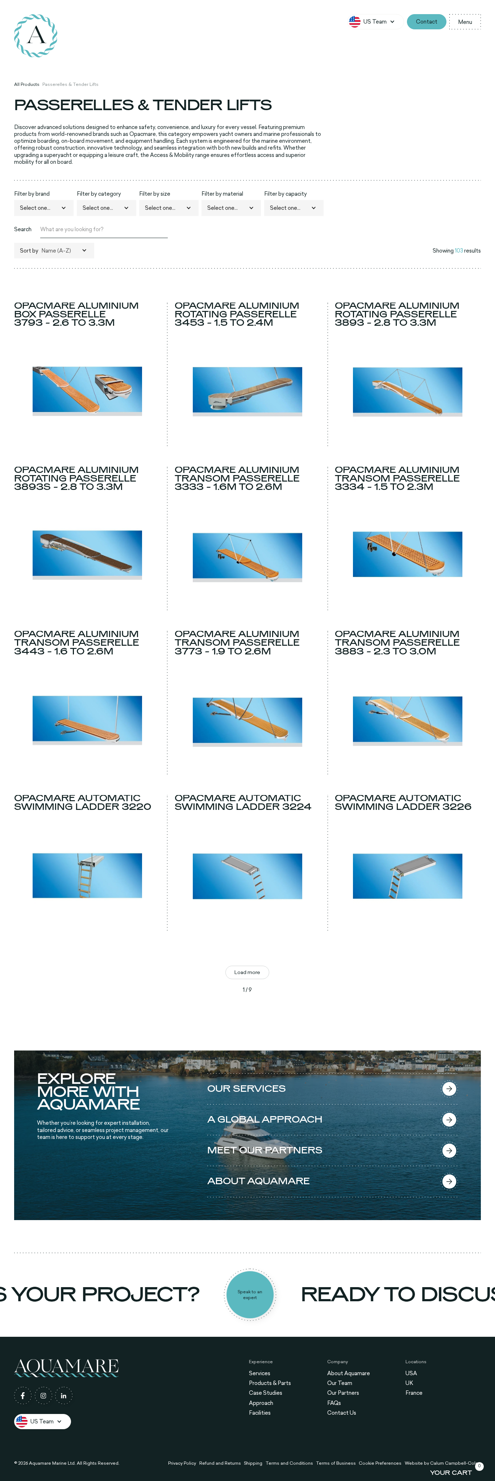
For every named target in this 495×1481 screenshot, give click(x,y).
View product (87, 440)
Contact (426, 21)
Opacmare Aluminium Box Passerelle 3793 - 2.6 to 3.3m (76, 314)
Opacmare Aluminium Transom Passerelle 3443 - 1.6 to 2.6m (76, 643)
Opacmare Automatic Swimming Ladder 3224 (243, 802)
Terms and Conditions (289, 1463)
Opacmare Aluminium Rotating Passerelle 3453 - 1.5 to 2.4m (237, 314)
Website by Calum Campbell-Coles (443, 1463)
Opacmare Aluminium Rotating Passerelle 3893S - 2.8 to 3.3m (76, 479)
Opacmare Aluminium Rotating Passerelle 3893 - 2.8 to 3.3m (397, 314)
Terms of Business (336, 1463)
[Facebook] (23, 1395)
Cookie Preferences (380, 1463)
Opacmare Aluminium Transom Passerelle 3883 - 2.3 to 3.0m (397, 643)
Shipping (253, 1463)
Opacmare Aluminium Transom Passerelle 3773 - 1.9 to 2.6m (237, 643)
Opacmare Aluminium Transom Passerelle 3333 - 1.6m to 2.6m (237, 479)
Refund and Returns (220, 1463)
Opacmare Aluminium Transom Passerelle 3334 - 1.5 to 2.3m (397, 479)
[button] (375, 21)
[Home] (36, 36)
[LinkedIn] (63, 1395)
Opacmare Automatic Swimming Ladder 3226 (403, 802)
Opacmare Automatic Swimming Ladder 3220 (82, 802)
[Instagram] (43, 1395)
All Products (26, 84)
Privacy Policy (182, 1463)
